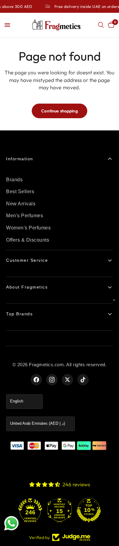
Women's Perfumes (28, 227)
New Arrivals (20, 203)
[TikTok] (83, 379)
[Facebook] (36, 379)
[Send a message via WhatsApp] (11, 523)
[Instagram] (51, 379)
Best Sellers (20, 191)
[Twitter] (67, 379)
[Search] (101, 25)
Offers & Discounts (27, 240)
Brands (14, 179)
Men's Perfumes (24, 215)
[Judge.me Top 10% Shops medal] (89, 510)
